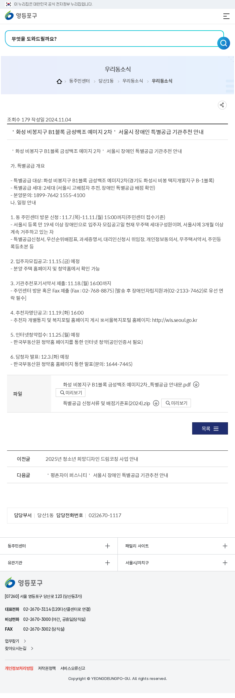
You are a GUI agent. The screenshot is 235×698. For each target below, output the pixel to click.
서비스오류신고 (72, 668)
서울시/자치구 (137, 562)
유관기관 (15, 562)
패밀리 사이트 (137, 545)
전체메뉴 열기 (226, 16)
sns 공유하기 (222, 105)
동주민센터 (79, 81)
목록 (206, 428)
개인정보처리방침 (19, 668)
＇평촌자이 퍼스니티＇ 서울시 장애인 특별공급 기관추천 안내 (107, 475)
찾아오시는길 (15, 648)
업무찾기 (12, 641)
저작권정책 (47, 668)
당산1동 (106, 81)
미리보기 (73, 392)
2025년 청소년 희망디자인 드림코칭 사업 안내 (92, 458)
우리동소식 (132, 81)
